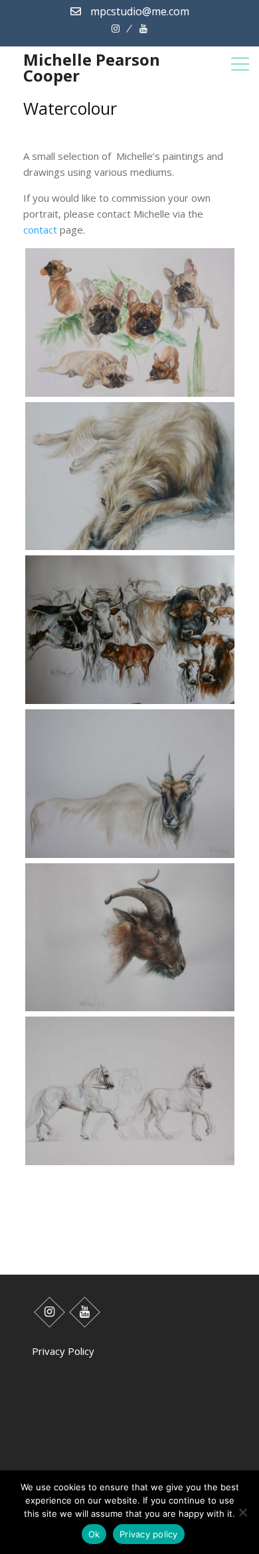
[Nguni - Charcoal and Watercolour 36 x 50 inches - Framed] (129, 703)
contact (40, 229)
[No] (242, 1512)
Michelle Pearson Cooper (91, 67)
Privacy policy (149, 1534)
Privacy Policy (63, 1351)
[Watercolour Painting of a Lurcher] (129, 549)
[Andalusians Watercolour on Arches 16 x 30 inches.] (129, 1164)
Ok (94, 1534)
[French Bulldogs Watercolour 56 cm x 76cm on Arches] (129, 396)
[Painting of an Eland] (129, 857)
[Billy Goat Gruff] (129, 1011)
